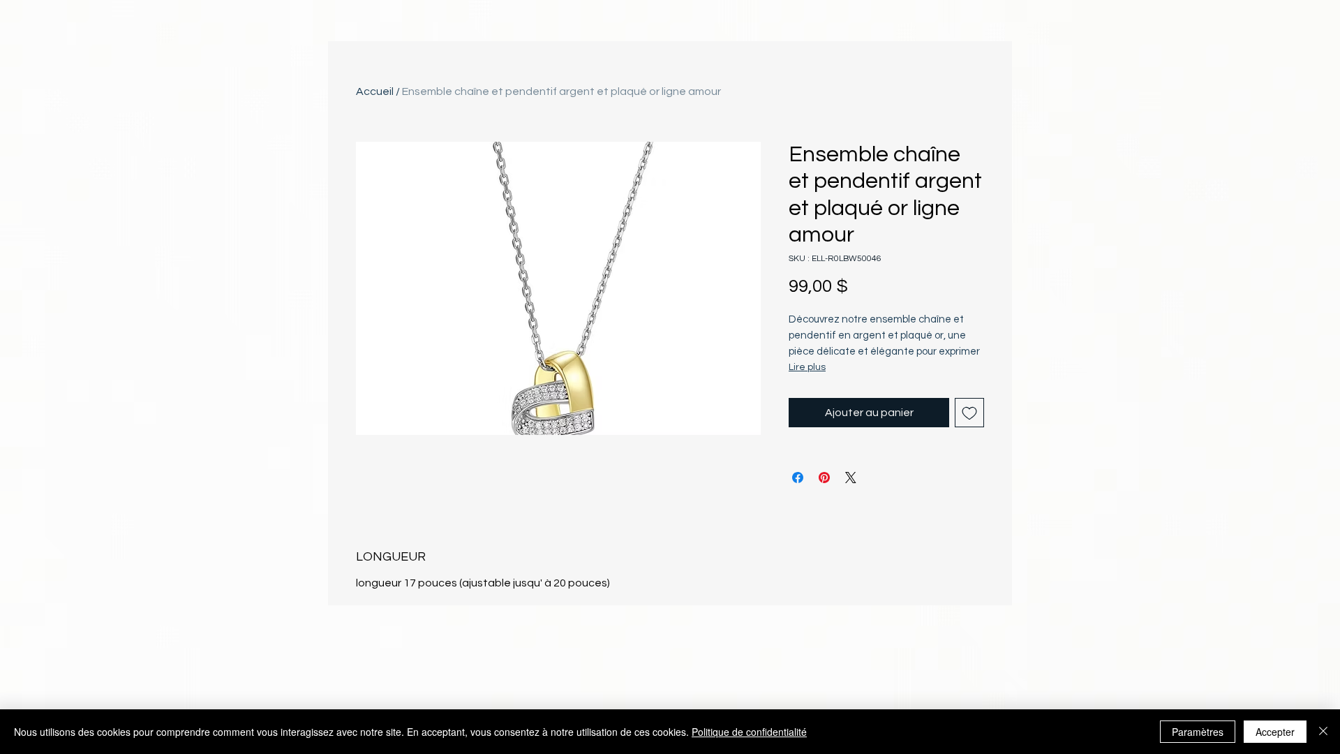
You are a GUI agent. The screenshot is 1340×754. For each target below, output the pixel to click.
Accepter (1275, 732)
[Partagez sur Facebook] (797, 477)
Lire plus (807, 367)
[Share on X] (850, 477)
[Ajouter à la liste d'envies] (969, 412)
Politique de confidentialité (749, 732)
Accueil (375, 91)
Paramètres (1197, 732)
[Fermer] (1323, 731)
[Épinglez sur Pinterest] (824, 477)
